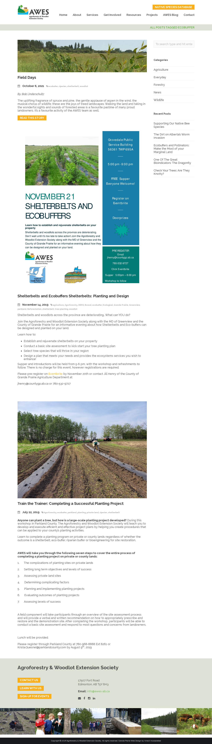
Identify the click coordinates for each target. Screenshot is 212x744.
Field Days (27, 77)
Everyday (160, 77)
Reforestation (34, 309)
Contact (189, 14)
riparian (62, 86)
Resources (133, 14)
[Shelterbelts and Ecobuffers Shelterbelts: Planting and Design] (82, 206)
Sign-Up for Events (34, 696)
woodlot (84, 86)
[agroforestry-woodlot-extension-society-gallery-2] (123, 721)
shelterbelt (73, 86)
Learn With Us (30, 688)
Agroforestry (71, 305)
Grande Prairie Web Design (129, 741)
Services (92, 14)
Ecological (108, 305)
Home (63, 14)
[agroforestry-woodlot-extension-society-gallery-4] (194, 721)
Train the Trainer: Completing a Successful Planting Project (71, 503)
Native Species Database (173, 7)
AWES (81, 305)
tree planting (61, 309)
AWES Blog (170, 14)
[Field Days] (82, 55)
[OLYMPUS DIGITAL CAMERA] (53, 721)
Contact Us (29, 680)
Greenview (134, 305)
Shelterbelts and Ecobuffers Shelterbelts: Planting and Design (73, 296)
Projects (152, 14)
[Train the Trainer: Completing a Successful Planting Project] (82, 449)
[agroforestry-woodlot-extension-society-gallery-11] (17, 721)
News (157, 92)
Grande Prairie (121, 305)
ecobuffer (53, 86)
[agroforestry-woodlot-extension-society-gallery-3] (159, 721)
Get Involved (112, 14)
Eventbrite (55, 373)
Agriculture (161, 69)
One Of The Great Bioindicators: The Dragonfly (172, 161)
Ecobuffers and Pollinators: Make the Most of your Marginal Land (171, 149)
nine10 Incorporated (152, 741)
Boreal (88, 305)
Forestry (159, 84)
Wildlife (159, 100)
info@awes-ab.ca (98, 691)
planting (81, 512)
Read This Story (32, 117)
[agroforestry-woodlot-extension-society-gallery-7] (88, 721)
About (77, 14)
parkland (22, 309)
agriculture (58, 305)
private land (93, 512)
